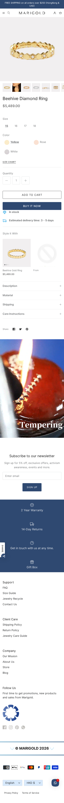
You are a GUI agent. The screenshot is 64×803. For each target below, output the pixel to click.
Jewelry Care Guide (15, 635)
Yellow (15, 142)
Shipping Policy (12, 624)
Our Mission (10, 656)
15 (6, 125)
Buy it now (32, 206)
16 (16, 125)
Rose (43, 142)
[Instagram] (11, 727)
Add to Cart (32, 194)
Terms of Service (30, 793)
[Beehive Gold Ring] (17, 253)
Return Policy (11, 630)
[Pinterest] (17, 727)
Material (8, 295)
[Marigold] (32, 13)
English (9, 782)
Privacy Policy (11, 793)
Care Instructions (13, 313)
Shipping (8, 304)
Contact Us (10, 604)
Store (6, 667)
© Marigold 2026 (32, 748)
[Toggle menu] (3, 12)
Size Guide (9, 593)
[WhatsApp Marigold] (23, 727)
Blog (5, 672)
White (14, 151)
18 (34, 125)
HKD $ (31, 782)
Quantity (8, 173)
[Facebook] (4, 727)
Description (10, 285)
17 (25, 125)
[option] (32, 49)
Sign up (32, 487)
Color (6, 135)
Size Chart (9, 162)
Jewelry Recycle (13, 598)
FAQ (5, 587)
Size (5, 118)
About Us (8, 661)
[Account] (53, 12)
